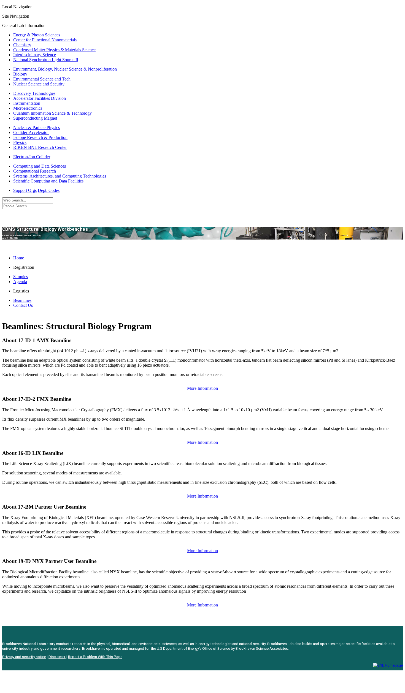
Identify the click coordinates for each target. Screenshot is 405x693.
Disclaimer (57, 656)
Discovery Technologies (34, 93)
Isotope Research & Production (40, 137)
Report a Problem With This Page (95, 656)
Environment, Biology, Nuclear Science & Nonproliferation (65, 69)
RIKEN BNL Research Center (40, 147)
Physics (19, 142)
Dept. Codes (49, 190)
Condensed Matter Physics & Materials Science (54, 49)
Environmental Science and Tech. (42, 79)
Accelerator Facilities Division (39, 98)
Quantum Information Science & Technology (52, 113)
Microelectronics (27, 108)
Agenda (20, 281)
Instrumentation (26, 103)
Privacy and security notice (24, 656)
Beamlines (22, 300)
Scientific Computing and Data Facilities (48, 181)
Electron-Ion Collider (31, 156)
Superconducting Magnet (35, 118)
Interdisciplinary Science (34, 54)
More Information (202, 388)
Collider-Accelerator (31, 132)
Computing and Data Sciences (39, 166)
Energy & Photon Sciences (36, 35)
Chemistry (22, 44)
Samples (20, 276)
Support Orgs (25, 190)
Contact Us (23, 305)
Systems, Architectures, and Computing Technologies (59, 176)
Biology (20, 74)
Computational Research (34, 171)
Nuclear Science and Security (38, 84)
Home (18, 258)
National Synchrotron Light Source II (45, 59)
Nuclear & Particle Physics (36, 127)
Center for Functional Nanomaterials (45, 39)
